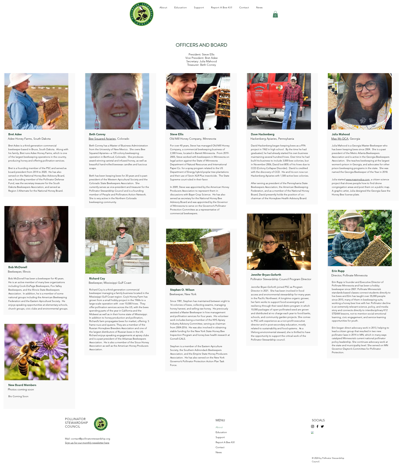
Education (221, 432)
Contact (220, 447)
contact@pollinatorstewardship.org (90, 438)
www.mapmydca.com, (358, 179)
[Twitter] (322, 426)
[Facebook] (317, 426)
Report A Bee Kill (225, 442)
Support (220, 437)
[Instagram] (313, 426)
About (219, 427)
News (219, 452)
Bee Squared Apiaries (102, 138)
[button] (163, 7)
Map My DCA (339, 138)
